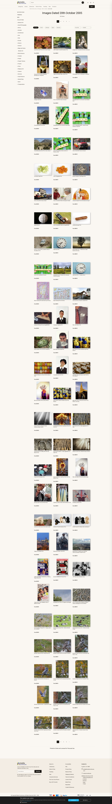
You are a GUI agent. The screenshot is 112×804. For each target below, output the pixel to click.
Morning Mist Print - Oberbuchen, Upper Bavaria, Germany (80, 250)
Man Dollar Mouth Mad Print (58, 349)
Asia (19, 38)
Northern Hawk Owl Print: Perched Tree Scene (81, 704)
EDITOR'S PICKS (20, 12)
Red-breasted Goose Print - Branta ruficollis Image (61, 628)
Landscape (47, 27)
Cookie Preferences (69, 787)
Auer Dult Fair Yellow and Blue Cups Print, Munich (80, 350)
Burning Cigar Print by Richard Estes (41, 502)
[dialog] (56, 800)
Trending (45, 6)
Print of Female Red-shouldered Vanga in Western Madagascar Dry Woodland (80, 603)
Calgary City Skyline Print (38, 551)
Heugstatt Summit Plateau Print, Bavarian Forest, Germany (61, 276)
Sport (19, 81)
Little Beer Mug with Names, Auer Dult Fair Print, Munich (81, 375)
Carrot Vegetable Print (57, 176)
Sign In (91, 6)
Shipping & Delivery (69, 774)
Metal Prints (68, 782)
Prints (19, 66)
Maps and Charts (21, 48)
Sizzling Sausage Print (77, 225)
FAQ (66, 766)
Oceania (20, 56)
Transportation (21, 84)
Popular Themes (21, 61)
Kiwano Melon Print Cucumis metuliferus (42, 349)
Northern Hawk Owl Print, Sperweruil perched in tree (61, 679)
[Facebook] (87, 796)
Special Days (21, 79)
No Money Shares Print (77, 502)
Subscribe (38, 771)
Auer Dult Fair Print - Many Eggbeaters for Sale (80, 426)
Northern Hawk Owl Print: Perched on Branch (61, 653)
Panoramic (58, 27)
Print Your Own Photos (54, 779)
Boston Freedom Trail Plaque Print (79, 176)
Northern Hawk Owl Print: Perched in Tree (80, 678)
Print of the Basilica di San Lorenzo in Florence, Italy (60, 151)
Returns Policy (68, 771)
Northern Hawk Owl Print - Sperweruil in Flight (42, 704)
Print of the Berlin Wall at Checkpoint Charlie (61, 200)
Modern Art (20, 50)
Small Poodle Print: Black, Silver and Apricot (81, 526)
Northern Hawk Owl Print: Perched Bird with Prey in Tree (81, 654)
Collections (31, 6)
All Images (39, 8)
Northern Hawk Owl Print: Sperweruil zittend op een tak (42, 730)
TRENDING (19, 14)
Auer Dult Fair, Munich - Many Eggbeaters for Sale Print (61, 452)
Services (20, 74)
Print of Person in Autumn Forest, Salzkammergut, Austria (40, 426)
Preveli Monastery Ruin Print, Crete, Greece (42, 150)
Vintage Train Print (37, 99)
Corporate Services (53, 777)
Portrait (41, 27)
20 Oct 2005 (50, 8)
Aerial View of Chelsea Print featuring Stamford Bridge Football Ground (80, 552)
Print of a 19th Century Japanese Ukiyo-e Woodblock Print (42, 250)
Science (19, 71)
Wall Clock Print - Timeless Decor (79, 275)
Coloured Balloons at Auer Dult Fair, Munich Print (42, 375)
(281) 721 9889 (86, 766)
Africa (19, 27)
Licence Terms (68, 779)
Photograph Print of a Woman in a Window (81, 74)
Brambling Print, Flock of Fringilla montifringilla (62, 602)
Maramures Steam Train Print (59, 551)
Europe (19, 40)
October (45, 8)
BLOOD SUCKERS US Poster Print (59, 576)
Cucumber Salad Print (38, 176)
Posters (19, 63)
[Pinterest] (90, 796)
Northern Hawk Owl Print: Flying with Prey (42, 653)
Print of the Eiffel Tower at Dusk (40, 200)
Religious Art (21, 68)
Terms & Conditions (69, 777)
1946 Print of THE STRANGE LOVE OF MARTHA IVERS (41, 603)
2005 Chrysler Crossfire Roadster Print (60, 49)
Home (36, 8)
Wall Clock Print (56, 249)
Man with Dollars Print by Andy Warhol (41, 400)
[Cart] (90, 2)
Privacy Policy (68, 769)
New (50, 6)
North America (21, 53)
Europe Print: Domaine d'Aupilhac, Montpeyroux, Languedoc (40, 75)
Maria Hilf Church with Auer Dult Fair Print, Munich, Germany (80, 401)
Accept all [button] (73, 800)
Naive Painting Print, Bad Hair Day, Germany (42, 300)
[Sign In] (93, 2)
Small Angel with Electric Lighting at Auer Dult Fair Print (62, 426)
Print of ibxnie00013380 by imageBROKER (61, 225)
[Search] (83, 2)
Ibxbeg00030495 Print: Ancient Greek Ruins (61, 125)
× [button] (110, 797)
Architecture (20, 32)
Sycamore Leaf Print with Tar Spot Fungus (42, 49)
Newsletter (67, 784)
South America (21, 76)
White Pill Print (37, 225)
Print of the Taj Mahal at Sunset (40, 275)
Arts (19, 35)
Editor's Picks (39, 6)
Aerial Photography (22, 25)
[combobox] (56, 3)
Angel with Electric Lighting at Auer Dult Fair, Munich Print (61, 478)
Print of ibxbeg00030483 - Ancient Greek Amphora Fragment (80, 126)
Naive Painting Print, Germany (59, 300)
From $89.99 (36, 53)
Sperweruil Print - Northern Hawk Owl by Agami (80, 730)
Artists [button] (26, 6)
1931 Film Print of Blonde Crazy (79, 576)
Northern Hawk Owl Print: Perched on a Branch (41, 679)
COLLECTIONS (20, 19)
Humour (20, 45)
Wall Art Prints (32, 8)
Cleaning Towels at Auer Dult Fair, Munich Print (62, 502)
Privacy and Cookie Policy (26, 801)
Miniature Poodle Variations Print (59, 526)
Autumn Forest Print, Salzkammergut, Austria (81, 451)
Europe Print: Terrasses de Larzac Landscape (81, 49)
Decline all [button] (85, 800)
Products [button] (54, 6)
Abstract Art (20, 22)
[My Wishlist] (88, 2)
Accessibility (68, 764)
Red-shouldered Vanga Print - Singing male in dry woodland (42, 628)
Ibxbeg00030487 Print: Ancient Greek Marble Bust (81, 100)
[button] (43, 802)
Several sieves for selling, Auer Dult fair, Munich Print (41, 452)
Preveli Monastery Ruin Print (39, 125)
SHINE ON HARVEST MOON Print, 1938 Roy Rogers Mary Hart (42, 577)
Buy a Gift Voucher (53, 782)
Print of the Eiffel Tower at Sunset (59, 99)
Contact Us (83, 764)
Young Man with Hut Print (58, 374)
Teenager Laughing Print (58, 324)
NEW (18, 17)
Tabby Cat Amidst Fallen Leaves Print (60, 74)
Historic (19, 43)
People (19, 58)
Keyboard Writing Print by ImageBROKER (42, 324)
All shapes (36, 27)
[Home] (22, 2)
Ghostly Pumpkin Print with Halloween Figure (81, 200)
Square (53, 27)
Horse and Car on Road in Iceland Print (80, 300)
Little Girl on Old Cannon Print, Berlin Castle (42, 526)
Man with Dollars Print (77, 324)
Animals (20, 30)
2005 (43, 8)
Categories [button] (20, 6)
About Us (51, 764)
